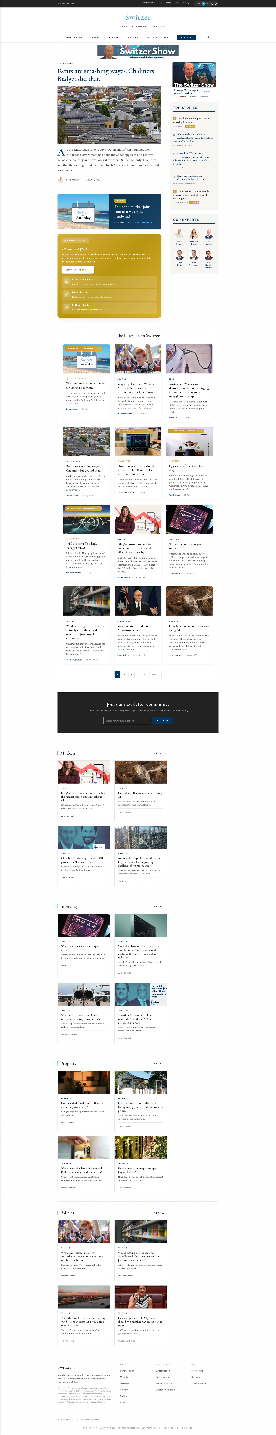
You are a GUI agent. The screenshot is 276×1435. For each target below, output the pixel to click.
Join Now (162, 720)
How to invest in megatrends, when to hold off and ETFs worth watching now (191, 195)
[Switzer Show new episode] (138, 52)
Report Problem (67, 4)
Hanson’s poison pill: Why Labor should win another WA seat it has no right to (140, 1321)
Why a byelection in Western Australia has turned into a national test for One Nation (193, 138)
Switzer (138, 17)
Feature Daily (73, 462)
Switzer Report (165, 3)
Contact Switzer (198, 1383)
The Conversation (74, 660)
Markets (97, 37)
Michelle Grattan (124, 414)
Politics (152, 37)
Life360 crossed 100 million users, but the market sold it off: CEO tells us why (135, 548)
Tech (171, 379)
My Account (197, 1371)
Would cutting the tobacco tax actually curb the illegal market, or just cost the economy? (138, 1256)
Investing (115, 37)
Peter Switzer (72, 180)
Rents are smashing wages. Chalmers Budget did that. (105, 75)
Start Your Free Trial (76, 270)
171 (144, 674)
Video (167, 37)
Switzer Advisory (182, 3)
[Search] (208, 37)
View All (160, 753)
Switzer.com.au (149, 3)
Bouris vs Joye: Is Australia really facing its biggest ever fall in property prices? (140, 1107)
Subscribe (187, 37)
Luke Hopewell (124, 577)
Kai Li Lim (173, 418)
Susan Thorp (174, 573)
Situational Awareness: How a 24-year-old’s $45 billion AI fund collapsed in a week (137, 1019)
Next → (155, 674)
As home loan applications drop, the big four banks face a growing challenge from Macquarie (139, 861)
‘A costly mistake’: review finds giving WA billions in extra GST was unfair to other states (83, 1321)
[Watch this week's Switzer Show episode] (194, 80)
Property (134, 37)
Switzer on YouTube (165, 1389)
